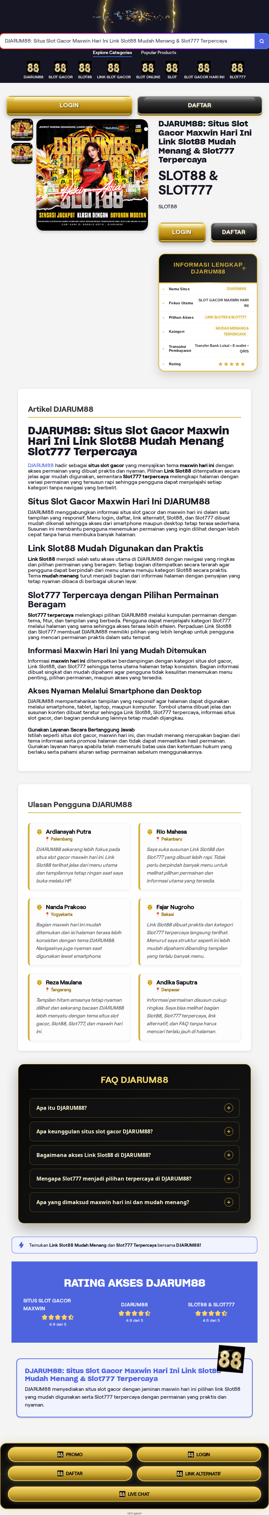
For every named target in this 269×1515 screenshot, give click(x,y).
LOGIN (69, 105)
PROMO (74, 1456)
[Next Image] (142, 176)
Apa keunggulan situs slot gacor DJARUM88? (94, 1131)
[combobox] (127, 41)
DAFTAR (200, 105)
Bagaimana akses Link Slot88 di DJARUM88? (93, 1155)
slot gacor (134, 1513)
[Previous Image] (41, 176)
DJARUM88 (41, 465)
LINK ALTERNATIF (203, 1475)
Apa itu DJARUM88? (61, 1107)
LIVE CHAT (139, 1494)
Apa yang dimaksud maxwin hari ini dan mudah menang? (112, 1202)
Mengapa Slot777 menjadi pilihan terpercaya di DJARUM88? (114, 1178)
